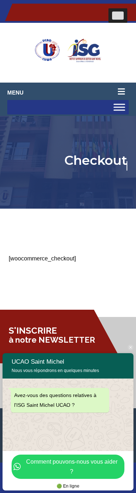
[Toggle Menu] (118, 16)
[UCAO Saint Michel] (68, 53)
